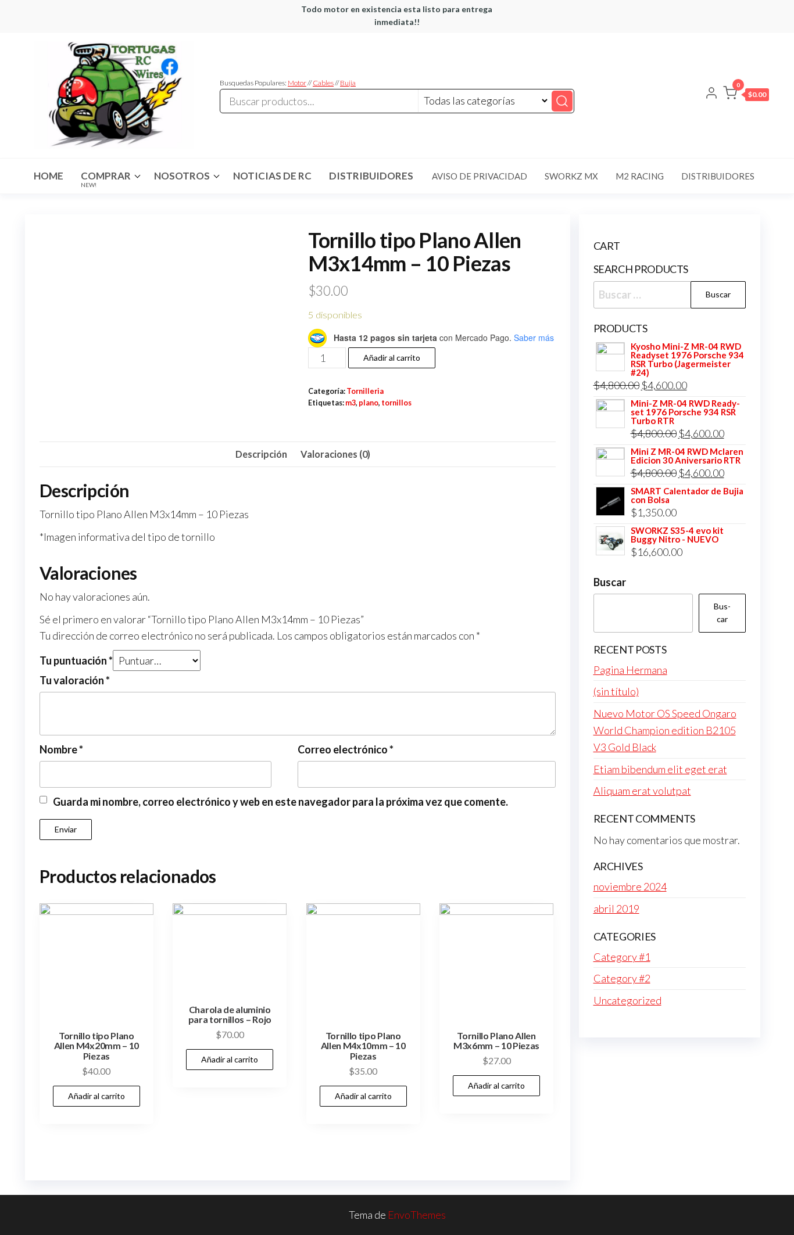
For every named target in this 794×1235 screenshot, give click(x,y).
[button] (746, 95)
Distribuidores (371, 176)
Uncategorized (627, 1000)
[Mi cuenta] (711, 94)
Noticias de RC (272, 176)
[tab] (261, 454)
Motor (297, 82)
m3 (350, 402)
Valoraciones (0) (335, 453)
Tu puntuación (76, 660)
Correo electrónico (346, 749)
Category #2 (621, 978)
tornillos (396, 402)
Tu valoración (75, 680)
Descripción (261, 453)
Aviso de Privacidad (479, 176)
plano (368, 402)
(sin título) (616, 691)
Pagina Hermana (630, 669)
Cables (323, 82)
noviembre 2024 (630, 886)
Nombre (61, 749)
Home (48, 176)
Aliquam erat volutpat (642, 790)
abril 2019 (616, 908)
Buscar (609, 582)
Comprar (106, 179)
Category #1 (621, 956)
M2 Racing (640, 176)
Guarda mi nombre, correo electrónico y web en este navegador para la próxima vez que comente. (280, 801)
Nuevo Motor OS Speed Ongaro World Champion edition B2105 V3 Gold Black (664, 730)
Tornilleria (365, 391)
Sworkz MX (571, 176)
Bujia (348, 82)
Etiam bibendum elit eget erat (660, 769)
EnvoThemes (417, 1214)
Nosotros (182, 176)
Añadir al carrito (391, 357)
